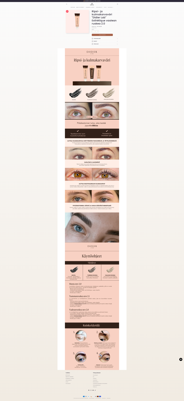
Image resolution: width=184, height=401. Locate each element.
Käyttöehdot (104, 398)
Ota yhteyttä (68, 383)
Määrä (93, 29)
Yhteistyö (94, 378)
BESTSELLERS (68, 375)
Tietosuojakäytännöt (96, 385)
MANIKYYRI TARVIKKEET (69, 376)
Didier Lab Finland (79, 398)
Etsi (93, 376)
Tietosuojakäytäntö (98, 398)
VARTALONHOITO (69, 380)
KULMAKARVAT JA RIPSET (70, 378)
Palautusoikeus (95, 381)
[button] (67, 4)
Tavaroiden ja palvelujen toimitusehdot (100, 383)
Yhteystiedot (108, 398)
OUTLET (67, 381)
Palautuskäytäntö (91, 398)
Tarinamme (95, 380)
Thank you (95, 386)
